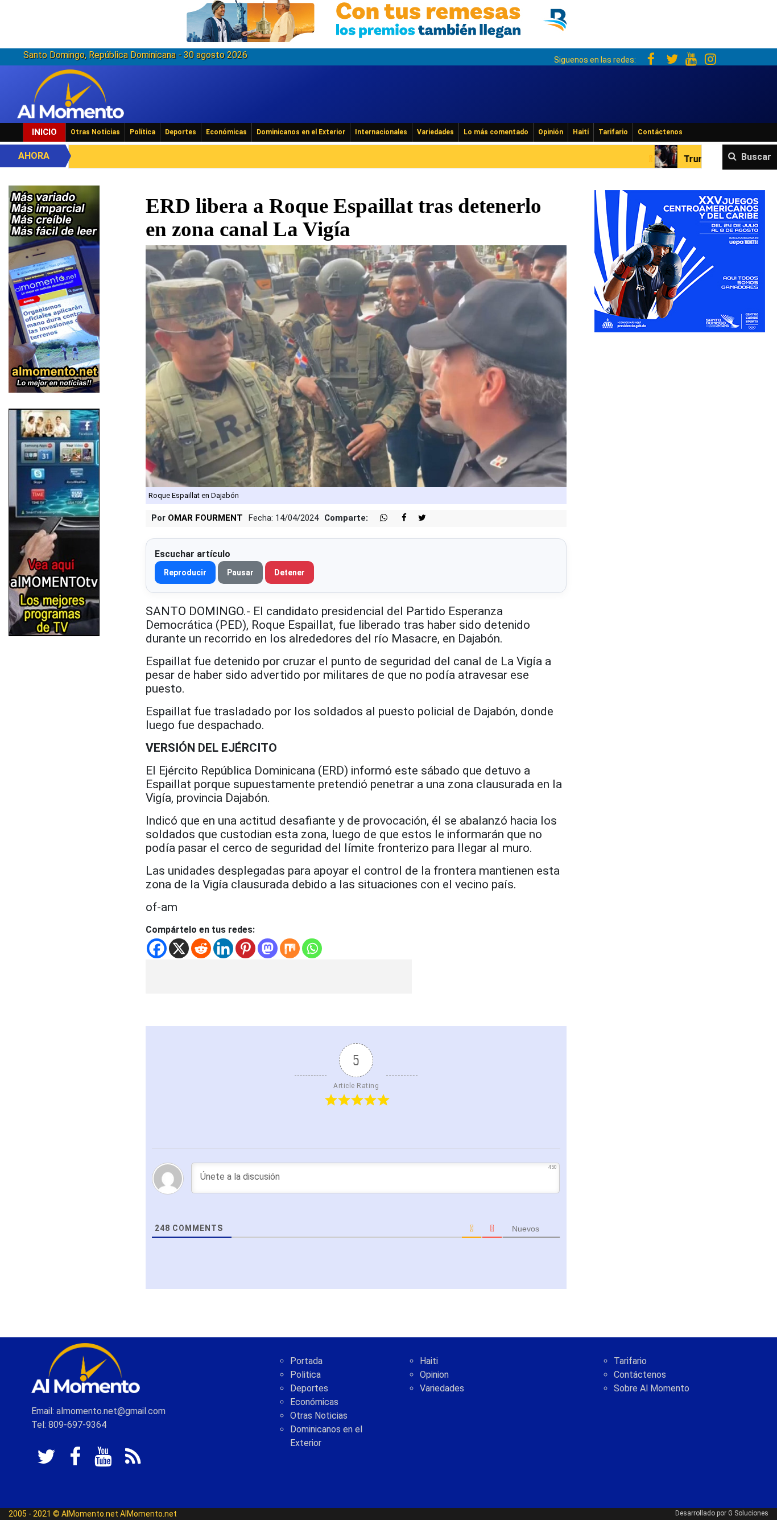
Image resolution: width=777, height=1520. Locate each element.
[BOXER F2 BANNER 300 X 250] (679, 260)
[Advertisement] (279, 976)
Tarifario (613, 132)
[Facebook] (157, 948)
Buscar (756, 156)
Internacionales (381, 132)
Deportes (180, 132)
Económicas (226, 132)
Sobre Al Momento (651, 1388)
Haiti (429, 1361)
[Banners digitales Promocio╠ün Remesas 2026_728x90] (388, 19)
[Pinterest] (245, 948)
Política (142, 132)
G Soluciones (748, 1513)
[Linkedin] (223, 948)
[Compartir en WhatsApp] (378, 518)
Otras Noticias (95, 132)
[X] (179, 948)
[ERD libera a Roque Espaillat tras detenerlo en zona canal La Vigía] (356, 365)
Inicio (44, 132)
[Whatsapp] (312, 948)
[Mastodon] (268, 948)
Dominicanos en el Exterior (301, 132)
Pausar (240, 572)
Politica (305, 1374)
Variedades (435, 132)
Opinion (434, 1374)
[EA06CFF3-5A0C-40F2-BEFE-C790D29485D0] (54, 521)
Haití (581, 132)
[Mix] (290, 948)
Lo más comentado (496, 132)
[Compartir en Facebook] (398, 518)
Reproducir (185, 572)
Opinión (550, 132)
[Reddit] (201, 948)
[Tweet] (417, 518)
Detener (289, 572)
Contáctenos (660, 132)
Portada (306, 1361)
